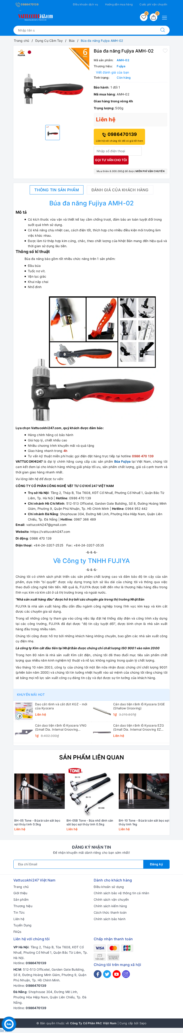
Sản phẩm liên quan (91, 757)
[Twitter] (107, 974)
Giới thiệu (20, 893)
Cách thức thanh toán (110, 912)
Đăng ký (156, 864)
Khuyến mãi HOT (31, 694)
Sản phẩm (21, 899)
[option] (52, 85)
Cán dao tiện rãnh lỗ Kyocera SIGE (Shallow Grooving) (139, 706)
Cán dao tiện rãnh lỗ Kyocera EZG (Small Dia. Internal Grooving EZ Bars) (138, 727)
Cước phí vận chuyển (153, 4)
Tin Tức (19, 912)
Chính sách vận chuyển (111, 899)
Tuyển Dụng (22, 925)
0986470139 (29, 4)
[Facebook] (98, 974)
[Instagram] (126, 974)
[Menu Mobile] (166, 17)
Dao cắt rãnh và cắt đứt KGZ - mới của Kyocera (61, 706)
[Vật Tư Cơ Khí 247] (34, 16)
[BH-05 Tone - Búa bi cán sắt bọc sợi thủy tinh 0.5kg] (39, 791)
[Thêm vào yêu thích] (165, 50)
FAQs (17, 932)
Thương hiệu (22, 906)
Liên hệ (18, 919)
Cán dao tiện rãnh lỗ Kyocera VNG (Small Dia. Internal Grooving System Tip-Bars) (60, 727)
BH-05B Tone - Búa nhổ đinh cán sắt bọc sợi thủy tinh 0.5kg (90, 822)
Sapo (143, 1023)
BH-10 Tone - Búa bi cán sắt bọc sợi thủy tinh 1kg (144, 822)
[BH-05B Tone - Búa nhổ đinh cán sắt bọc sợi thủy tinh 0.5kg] (92, 791)
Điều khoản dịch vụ (85, 4)
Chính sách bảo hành (109, 919)
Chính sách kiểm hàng (110, 906)
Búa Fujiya (122, 461)
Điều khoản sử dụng (109, 887)
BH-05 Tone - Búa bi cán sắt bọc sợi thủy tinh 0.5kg (37, 822)
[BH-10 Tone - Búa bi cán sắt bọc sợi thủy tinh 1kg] (144, 791)
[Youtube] (117, 974)
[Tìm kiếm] (163, 30)
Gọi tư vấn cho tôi (111, 160)
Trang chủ (21, 887)
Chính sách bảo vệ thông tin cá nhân (121, 893)
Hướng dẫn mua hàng (119, 4)
